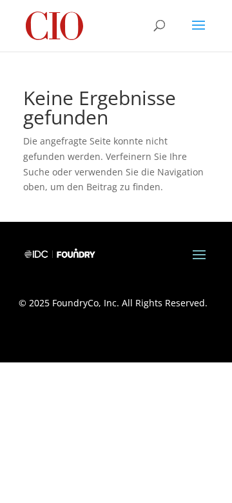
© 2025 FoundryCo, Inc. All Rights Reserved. (113, 303)
